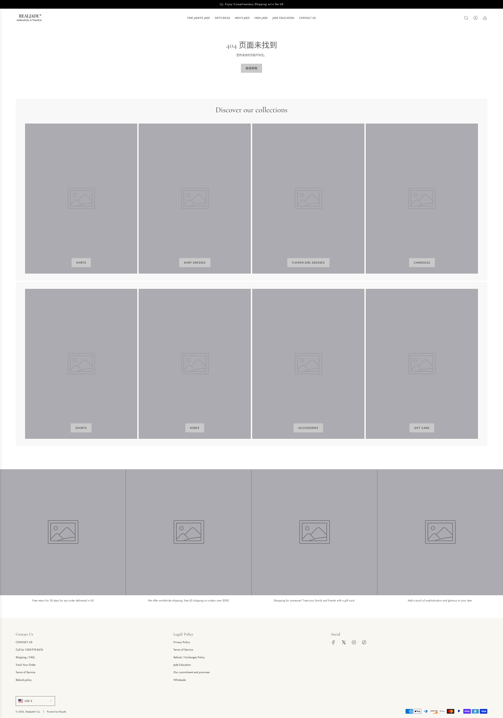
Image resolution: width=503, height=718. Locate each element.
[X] (343, 642)
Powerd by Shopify (56, 711)
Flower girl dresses (308, 263)
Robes (194, 428)
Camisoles (422, 263)
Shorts (81, 428)
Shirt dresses (195, 263)
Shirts (81, 263)
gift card (422, 428)
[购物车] (485, 18)
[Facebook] (333, 642)
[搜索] (466, 18)
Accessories (308, 428)
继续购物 (251, 68)
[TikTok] (364, 642)
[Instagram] (354, 642)
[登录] (475, 18)
